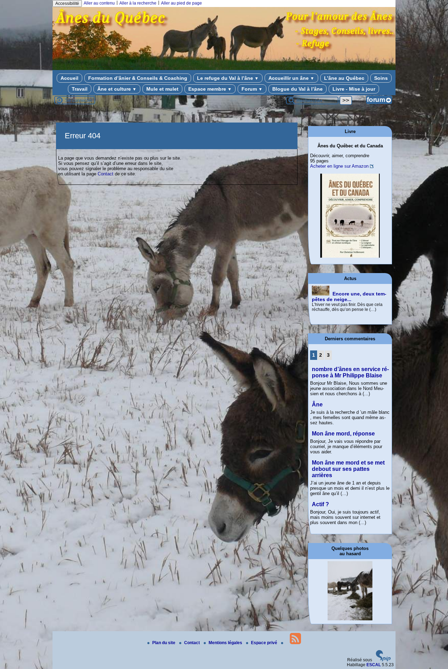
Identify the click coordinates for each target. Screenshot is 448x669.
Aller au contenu (99, 3)
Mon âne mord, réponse (343, 434)
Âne (317, 404)
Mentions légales (226, 642)
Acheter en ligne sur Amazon (339, 166)
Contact (105, 173)
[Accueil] (224, 65)
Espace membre (210, 89)
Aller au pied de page (181, 3)
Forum (251, 89)
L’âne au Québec (344, 78)
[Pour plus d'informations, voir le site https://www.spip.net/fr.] (383, 659)
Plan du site (164, 642)
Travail (80, 89)
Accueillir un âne (291, 78)
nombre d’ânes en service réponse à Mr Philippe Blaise (350, 372)
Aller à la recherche (137, 3)
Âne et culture (116, 89)
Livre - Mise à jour (353, 89)
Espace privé (264, 642)
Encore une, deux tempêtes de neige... (349, 291)
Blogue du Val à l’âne (297, 89)
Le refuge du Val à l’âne (228, 78)
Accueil (69, 78)
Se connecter (78, 100)
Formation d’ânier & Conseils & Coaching (137, 78)
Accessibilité (67, 3)
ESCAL (373, 664)
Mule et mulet (162, 89)
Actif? (320, 504)
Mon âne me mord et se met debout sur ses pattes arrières (348, 469)
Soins (381, 78)
